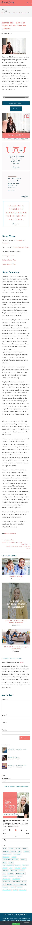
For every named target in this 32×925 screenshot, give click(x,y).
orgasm (5, 876)
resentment (16, 881)
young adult (22, 889)
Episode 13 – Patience (13, 757)
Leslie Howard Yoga (9, 264)
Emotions (25, 865)
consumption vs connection (10, 859)
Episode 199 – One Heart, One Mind (17, 765)
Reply (22, 662)
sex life (9, 884)
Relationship (16, 878)
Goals (24, 867)
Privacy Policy (24, 786)
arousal (25, 848)
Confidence (17, 854)
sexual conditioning (20, 884)
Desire (4, 862)
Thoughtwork (7, 889)
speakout (6, 533)
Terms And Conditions (15, 786)
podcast (20, 876)
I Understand (16, 923)
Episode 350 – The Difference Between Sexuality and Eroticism (16, 621)
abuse (4, 848)
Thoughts (19, 887)
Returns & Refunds (16, 915)
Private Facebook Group (21, 247)
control (23, 859)
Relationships (6, 881)
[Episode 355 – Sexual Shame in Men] (4, 750)
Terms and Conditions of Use (21, 914)
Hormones (5, 870)
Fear (11, 867)
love (4, 873)
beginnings (6, 851)
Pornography (6, 878)
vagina (11, 533)
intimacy (21, 870)
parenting (12, 876)
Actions (11, 848)
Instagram (5, 243)
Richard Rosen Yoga (9, 260)
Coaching (26, 851)
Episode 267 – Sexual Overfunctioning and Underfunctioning (16, 647)
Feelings (17, 867)
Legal (5, 914)
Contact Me (6, 786)
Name (4, 715)
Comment (5, 699)
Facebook (19, 240)
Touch (15, 889)
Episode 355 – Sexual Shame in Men (17, 749)
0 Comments (19, 750)
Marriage (10, 873)
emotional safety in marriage (11, 865)
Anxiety (17, 848)
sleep (12, 887)
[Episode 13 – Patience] (4, 758)
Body (19, 851)
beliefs (13, 851)
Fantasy (5, 867)
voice (14, 533)
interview (14, 870)
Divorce (11, 862)
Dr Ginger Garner (8, 256)
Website (4, 730)
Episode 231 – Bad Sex (16, 576)
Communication (7, 854)
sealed (24, 881)
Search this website (6, 778)
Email (4, 722)
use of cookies (26, 922)
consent (14, 856)
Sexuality (5, 887)
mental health (20, 873)
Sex (4, 884)
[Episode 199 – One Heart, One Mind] (4, 766)
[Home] (2, 13)
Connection (6, 856)
